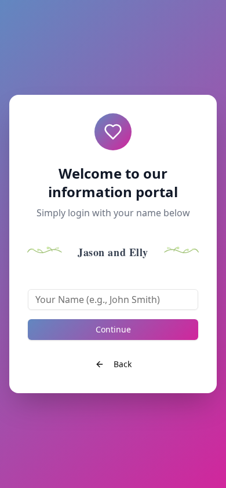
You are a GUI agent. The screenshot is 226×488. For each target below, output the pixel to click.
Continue (113, 329)
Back (123, 363)
